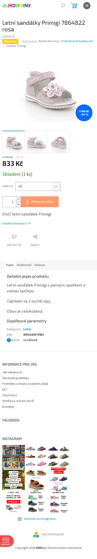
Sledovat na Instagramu (39, 519)
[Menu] (86, 5)
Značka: (16, 46)
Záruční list (9, 395)
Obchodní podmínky (15, 378)
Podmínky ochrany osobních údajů (25, 384)
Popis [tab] (10, 265)
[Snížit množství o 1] (18, 204)
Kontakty (8, 407)
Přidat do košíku (42, 202)
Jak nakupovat (12, 372)
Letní (27, 329)
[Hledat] (63, 5)
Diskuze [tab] (40, 265)
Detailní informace (14, 223)
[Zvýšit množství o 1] (18, 199)
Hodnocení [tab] (24, 265)
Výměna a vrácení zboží (18, 401)
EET (4, 389)
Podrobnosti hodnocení (77, 41)
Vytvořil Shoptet (53, 534)
